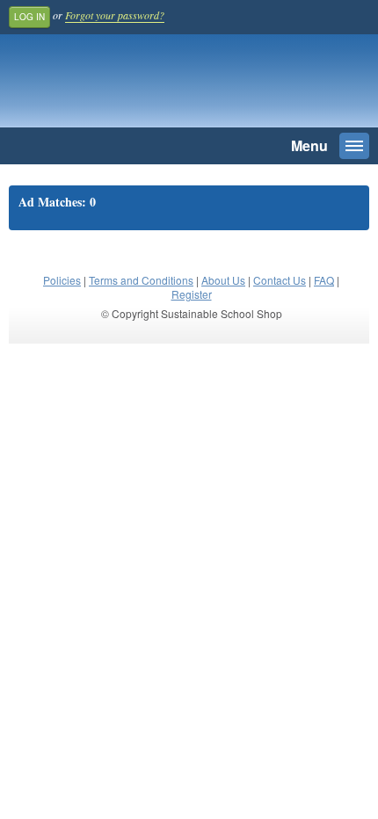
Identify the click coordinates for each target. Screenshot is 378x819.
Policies (62, 279)
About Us (223, 279)
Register (191, 293)
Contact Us (279, 279)
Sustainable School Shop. (131, 85)
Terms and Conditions (141, 279)
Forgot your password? (114, 15)
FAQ (324, 279)
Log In (29, 17)
